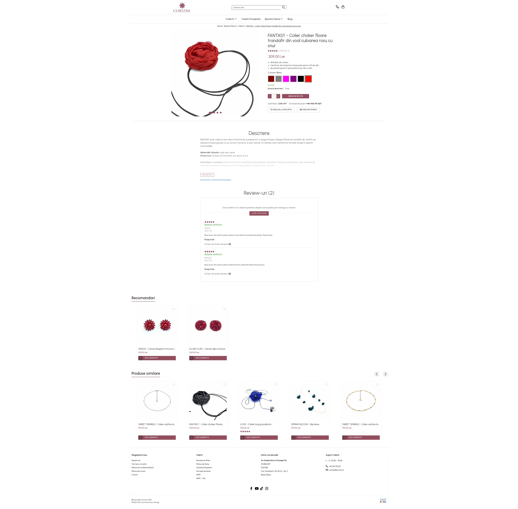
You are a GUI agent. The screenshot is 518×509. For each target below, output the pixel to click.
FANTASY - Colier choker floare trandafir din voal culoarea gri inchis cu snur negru (205, 424)
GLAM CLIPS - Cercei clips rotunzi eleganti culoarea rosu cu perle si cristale (207, 348)
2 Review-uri (284, 51)
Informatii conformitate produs (215, 180)
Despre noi (136, 460)
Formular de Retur (203, 471)
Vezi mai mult (207, 175)
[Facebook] (251, 488)
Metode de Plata (203, 460)
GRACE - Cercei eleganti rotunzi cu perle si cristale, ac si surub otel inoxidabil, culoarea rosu (157, 348)
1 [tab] (210, 113)
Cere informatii (309, 109)
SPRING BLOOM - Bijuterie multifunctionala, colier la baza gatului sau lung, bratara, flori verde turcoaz (307, 424)
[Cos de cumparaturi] (342, 6)
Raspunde (209, 239)
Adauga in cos (295, 96)
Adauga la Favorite (282, 109)
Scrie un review (259, 213)
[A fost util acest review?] (230, 244)
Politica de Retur (202, 464)
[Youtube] (256, 488)
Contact (135, 475)
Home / (220, 26)
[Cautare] (283, 7)
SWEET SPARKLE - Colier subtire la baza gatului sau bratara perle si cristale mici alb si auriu (360, 424)
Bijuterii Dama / (231, 26)
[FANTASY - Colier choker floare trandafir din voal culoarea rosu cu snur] (215, 72)
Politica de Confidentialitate (143, 468)
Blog (290, 19)
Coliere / (242, 26)
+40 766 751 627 (335, 466)
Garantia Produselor (204, 468)
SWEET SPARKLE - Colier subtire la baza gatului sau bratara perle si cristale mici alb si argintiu (156, 424)
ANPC (198, 475)
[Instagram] (266, 488)
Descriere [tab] (259, 133)
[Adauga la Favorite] (173, 309)
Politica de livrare (138, 471)
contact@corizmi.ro (336, 470)
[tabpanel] (215, 72)
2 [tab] (214, 113)
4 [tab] (221, 113)
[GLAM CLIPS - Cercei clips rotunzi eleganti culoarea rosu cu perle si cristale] (208, 326)
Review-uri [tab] (259, 193)
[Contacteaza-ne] (337, 6)
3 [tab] (217, 113)
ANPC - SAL (201, 478)
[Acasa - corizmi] (186, 7)
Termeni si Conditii (139, 464)
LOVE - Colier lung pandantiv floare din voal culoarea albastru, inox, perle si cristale (258, 424)
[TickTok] (261, 488)
